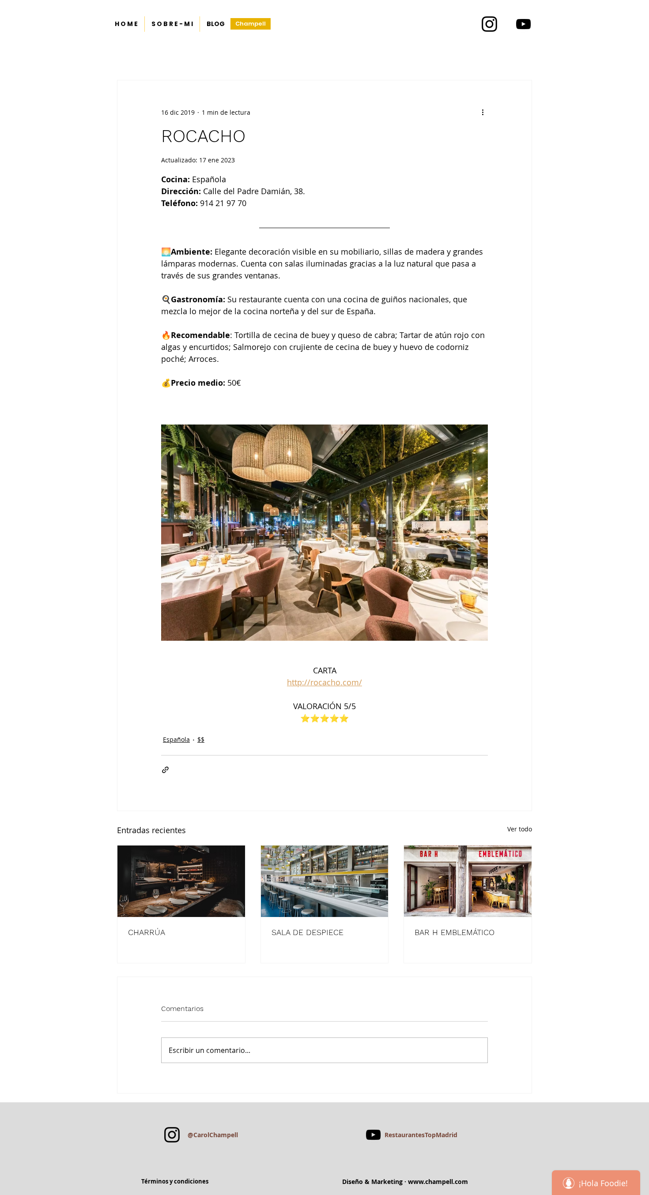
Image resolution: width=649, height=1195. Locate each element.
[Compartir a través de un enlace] (165, 770)
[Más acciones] (482, 112)
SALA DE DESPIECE (307, 932)
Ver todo (519, 829)
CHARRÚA (146, 932)
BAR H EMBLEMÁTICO (454, 932)
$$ (200, 739)
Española (176, 739)
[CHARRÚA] (181, 881)
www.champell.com (438, 1181)
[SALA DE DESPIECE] (325, 881)
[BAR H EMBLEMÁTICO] (468, 881)
